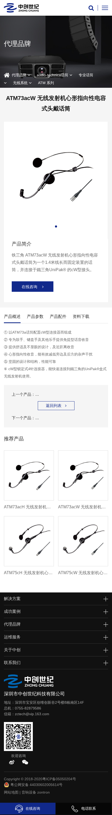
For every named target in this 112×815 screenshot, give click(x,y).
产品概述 (12, 316)
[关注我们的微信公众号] (25, 762)
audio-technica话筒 (52, 75)
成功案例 (12, 611)
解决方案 (12, 598)
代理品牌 (19, 75)
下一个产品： (56, 418)
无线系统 (20, 83)
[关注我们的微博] (11, 762)
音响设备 (29, 792)
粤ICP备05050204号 (59, 779)
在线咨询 (33, 808)
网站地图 (11, 792)
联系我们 (12, 662)
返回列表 (56, 405)
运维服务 (12, 637)
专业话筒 (86, 75)
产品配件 (58, 316)
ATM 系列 (46, 83)
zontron (43, 792)
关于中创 (12, 650)
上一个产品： (56, 394)
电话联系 (88, 808)
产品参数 (35, 316)
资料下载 (81, 316)
